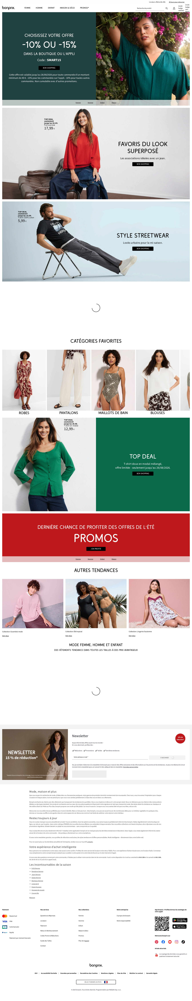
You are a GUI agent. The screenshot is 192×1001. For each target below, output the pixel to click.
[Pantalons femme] (69, 382)
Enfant (102, 103)
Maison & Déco (83, 931)
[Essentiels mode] (32, 608)
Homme (90, 103)
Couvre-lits (35, 893)
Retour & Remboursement (49, 931)
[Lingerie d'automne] (159, 608)
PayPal (11, 932)
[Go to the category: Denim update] (96, 153)
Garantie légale (151, 973)
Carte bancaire (14, 927)
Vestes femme (36, 878)
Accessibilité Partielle (49, 973)
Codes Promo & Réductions (49, 936)
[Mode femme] (49, 59)
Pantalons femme (37, 871)
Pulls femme (36, 868)
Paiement (43, 926)
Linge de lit (35, 884)
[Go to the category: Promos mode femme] (96, 537)
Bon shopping (49, 68)
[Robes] (24, 382)
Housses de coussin (38, 890)
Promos (81, 936)
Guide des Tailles (46, 941)
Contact (43, 946)
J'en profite (96, 549)
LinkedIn (90, 842)
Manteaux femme (37, 881)
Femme (78, 103)
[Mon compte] (174, 8)
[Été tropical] (95, 608)
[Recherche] (167, 8)
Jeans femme (36, 875)
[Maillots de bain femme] (113, 382)
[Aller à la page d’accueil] (13, 8)
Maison (114, 103)
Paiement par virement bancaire (20, 938)
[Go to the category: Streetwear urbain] (96, 241)
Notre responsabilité (123, 921)
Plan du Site (121, 973)
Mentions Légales (107, 973)
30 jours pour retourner (176, 2)
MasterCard (13, 916)
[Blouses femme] (158, 382)
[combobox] (149, 8)
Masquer (32, 898)
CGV (36, 973)
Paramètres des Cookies (89, 973)
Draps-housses (36, 887)
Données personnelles (130, 767)
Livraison (43, 921)
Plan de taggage (84, 941)
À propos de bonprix (123, 916)
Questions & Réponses (47, 916)
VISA (10, 921)
